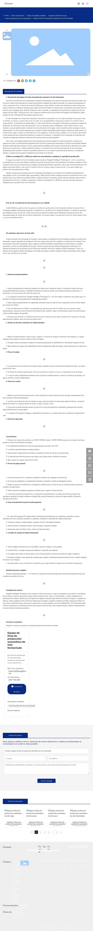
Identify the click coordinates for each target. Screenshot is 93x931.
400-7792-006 (14, 680)
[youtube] (40, 847)
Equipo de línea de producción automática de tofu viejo (14, 824)
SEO (87, 928)
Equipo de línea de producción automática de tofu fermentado (79, 824)
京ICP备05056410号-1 (48, 926)
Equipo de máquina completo (36, 15)
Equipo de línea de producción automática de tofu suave (35, 824)
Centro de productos (17, 15)
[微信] (22, 80)
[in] (44, 847)
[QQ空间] (30, 80)
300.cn (81, 928)
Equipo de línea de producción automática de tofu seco (57, 824)
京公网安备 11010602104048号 (56, 928)
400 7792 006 (78, 846)
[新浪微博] (18, 80)
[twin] (49, 847)
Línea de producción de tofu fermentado (18, 18)
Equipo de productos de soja (58, 15)
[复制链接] (34, 80)
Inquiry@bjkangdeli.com (42, 850)
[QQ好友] (26, 80)
